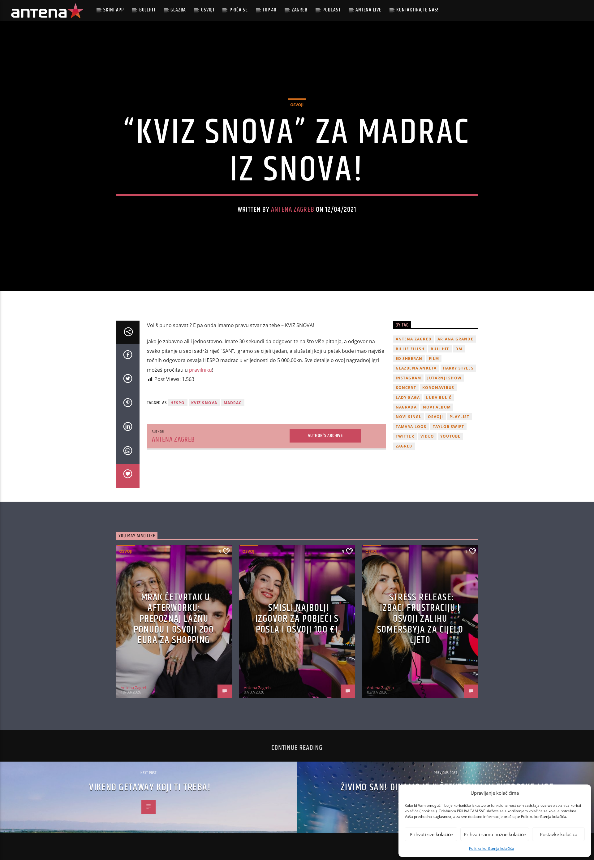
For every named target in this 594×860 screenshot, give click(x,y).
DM (458, 349)
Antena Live (368, 10)
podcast (331, 10)
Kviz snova (204, 402)
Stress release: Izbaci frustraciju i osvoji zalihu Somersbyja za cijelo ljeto (420, 619)
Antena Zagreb (292, 209)
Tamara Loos (411, 426)
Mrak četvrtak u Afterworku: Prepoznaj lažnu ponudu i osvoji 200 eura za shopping (174, 619)
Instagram (408, 378)
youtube (450, 436)
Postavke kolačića (558, 834)
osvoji (435, 416)
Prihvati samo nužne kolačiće (495, 834)
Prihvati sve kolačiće (431, 834)
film (434, 358)
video (427, 436)
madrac (233, 402)
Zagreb (300, 10)
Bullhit (147, 10)
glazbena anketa (416, 368)
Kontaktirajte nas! (417, 10)
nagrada (406, 407)
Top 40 (270, 10)
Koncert (406, 387)
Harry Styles (458, 368)
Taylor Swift (448, 426)
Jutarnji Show (444, 378)
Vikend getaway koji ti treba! (150, 787)
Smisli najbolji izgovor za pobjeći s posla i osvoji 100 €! (297, 618)
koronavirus (438, 387)
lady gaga (408, 397)
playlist (460, 416)
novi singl (409, 416)
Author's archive (325, 435)
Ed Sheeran (409, 358)
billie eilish (410, 349)
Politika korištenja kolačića (491, 848)
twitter (405, 436)
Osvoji (207, 10)
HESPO (177, 402)
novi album (437, 407)
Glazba (178, 10)
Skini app (113, 10)
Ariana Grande (455, 339)
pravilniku (200, 369)
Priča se (239, 10)
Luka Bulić (439, 397)
